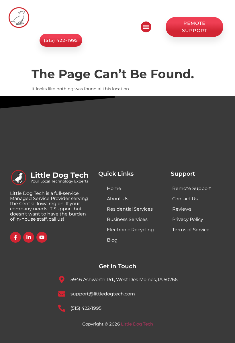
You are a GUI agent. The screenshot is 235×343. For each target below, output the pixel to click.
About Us (117, 198)
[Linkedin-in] (28, 237)
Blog (112, 240)
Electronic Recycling (130, 229)
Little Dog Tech (137, 324)
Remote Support (191, 188)
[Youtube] (41, 237)
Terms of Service (190, 229)
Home (114, 188)
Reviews (181, 209)
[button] (146, 26)
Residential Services (130, 209)
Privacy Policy (187, 219)
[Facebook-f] (15, 237)
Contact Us (185, 198)
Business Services (127, 219)
